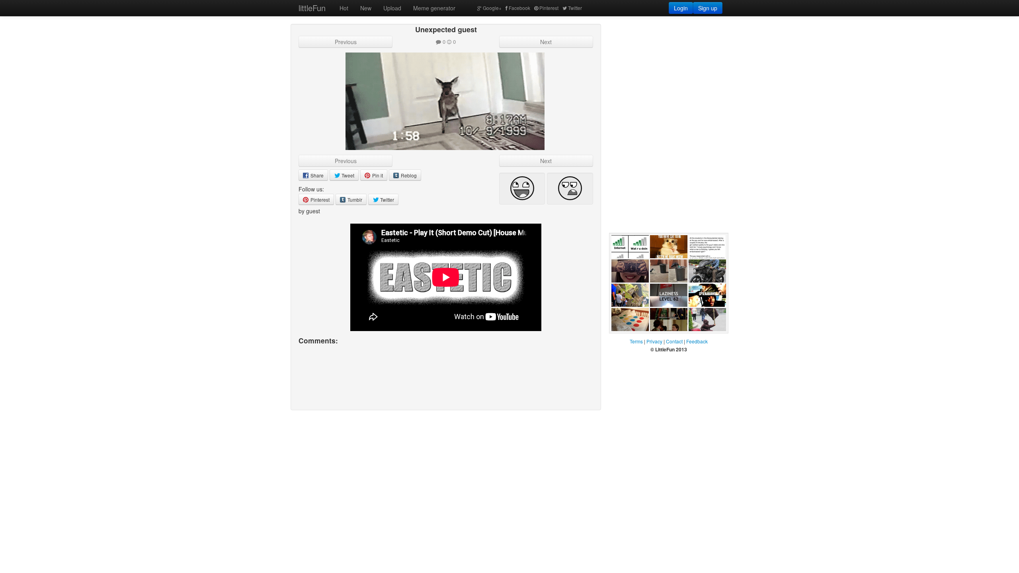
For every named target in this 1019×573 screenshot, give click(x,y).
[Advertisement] (668, 73)
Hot (344, 8)
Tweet (347, 175)
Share (316, 175)
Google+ (492, 7)
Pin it (377, 175)
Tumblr (354, 199)
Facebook (519, 7)
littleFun (312, 8)
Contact (674, 341)
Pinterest (548, 7)
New (365, 8)
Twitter (575, 7)
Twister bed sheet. (625, 339)
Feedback (697, 341)
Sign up (707, 8)
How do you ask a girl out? (667, 339)
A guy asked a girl (706, 266)
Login (681, 8)
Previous (346, 42)
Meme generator (434, 8)
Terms (636, 341)
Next (546, 42)
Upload (392, 8)
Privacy (654, 341)
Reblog (408, 175)
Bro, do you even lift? (703, 339)
